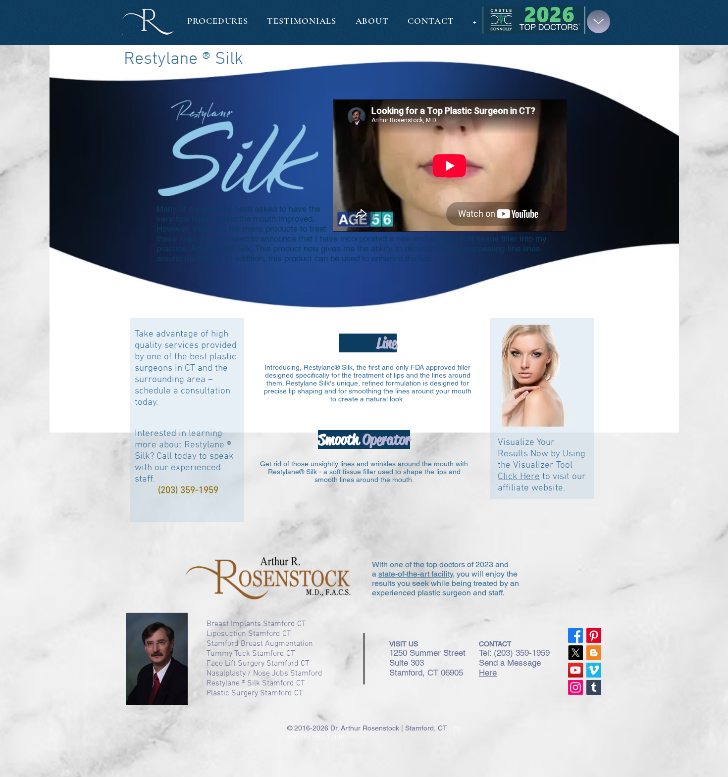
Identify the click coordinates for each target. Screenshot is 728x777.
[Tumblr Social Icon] (593, 687)
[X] (575, 652)
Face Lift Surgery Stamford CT (258, 664)
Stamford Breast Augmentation (260, 644)
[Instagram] (575, 687)
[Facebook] (575, 635)
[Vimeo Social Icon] (593, 670)
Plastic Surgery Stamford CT (255, 693)
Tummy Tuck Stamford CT (251, 654)
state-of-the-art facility (415, 574)
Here (488, 673)
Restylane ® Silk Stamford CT (256, 683)
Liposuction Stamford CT (249, 634)
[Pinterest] (593, 635)
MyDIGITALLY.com (316, 736)
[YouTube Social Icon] (575, 670)
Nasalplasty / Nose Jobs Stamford (264, 674)
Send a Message (510, 663)
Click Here (519, 477)
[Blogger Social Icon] (593, 652)
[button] (598, 21)
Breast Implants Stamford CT (256, 624)
